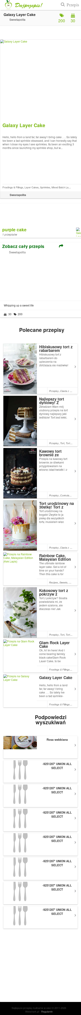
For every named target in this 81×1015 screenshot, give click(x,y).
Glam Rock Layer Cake (54, 644)
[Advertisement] (29, 276)
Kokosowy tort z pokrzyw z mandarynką (53, 594)
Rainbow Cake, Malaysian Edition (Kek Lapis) (55, 559)
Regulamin (47, 1011)
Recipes (53, 582)
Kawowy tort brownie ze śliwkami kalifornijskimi (52, 456)
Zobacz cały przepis (23, 246)
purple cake (14, 230)
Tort (62, 443)
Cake (72, 582)
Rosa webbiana (57, 739)
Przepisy (54, 391)
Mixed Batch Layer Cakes (66, 187)
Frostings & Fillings (12, 187)
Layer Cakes (32, 187)
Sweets (63, 582)
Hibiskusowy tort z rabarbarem (56, 348)
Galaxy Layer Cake (55, 677)
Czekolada (66, 495)
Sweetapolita (17, 252)
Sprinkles (45, 187)
